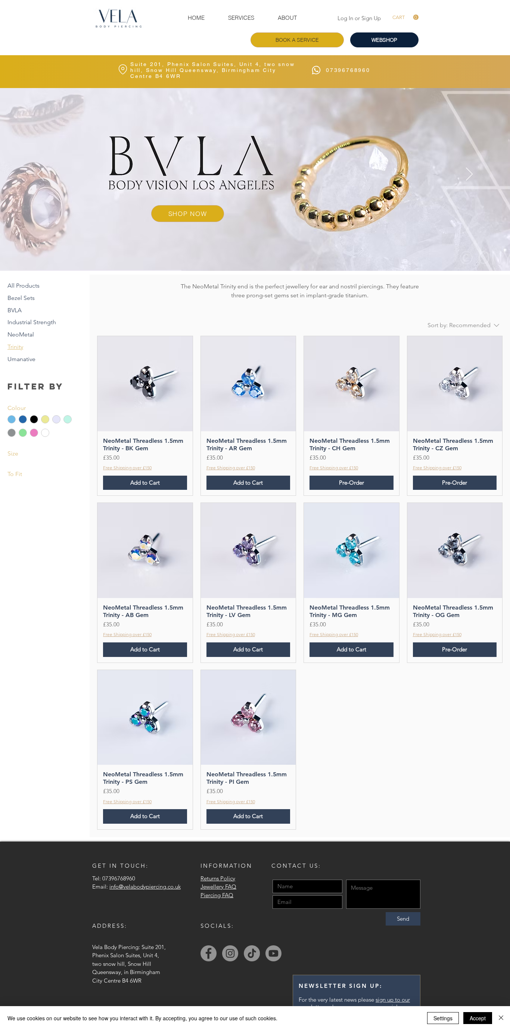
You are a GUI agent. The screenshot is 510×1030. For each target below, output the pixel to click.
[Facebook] (208, 953)
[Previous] (40, 175)
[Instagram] (230, 953)
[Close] (501, 1018)
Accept (478, 1018)
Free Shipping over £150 (127, 467)
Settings (443, 1018)
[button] (241, 18)
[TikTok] (252, 953)
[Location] (122, 69)
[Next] (469, 175)
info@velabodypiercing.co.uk (145, 886)
